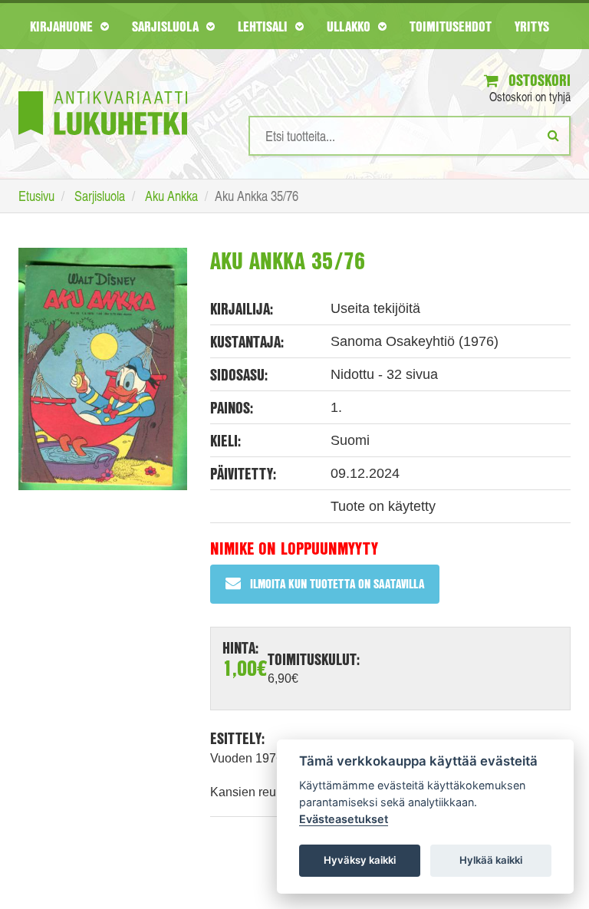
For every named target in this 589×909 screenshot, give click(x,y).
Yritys (532, 26)
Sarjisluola (167, 26)
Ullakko (350, 26)
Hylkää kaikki (490, 860)
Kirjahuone (63, 26)
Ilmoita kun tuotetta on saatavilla (337, 583)
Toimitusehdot (451, 26)
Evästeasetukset (343, 818)
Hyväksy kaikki (360, 860)
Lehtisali (264, 26)
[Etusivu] (102, 90)
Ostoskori (538, 80)
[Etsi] (553, 135)
